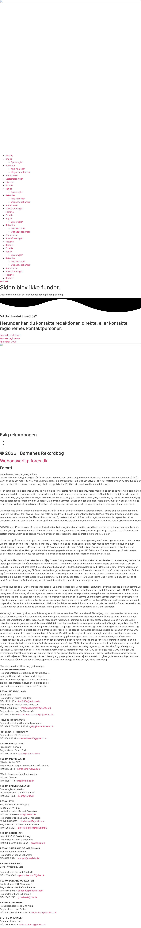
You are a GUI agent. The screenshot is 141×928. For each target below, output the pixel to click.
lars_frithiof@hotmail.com (44, 912)
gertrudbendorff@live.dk (31, 875)
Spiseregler (17, 162)
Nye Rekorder (18, 228)
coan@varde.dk (26, 795)
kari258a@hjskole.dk (29, 701)
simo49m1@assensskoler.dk (32, 827)
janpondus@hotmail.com (30, 890)
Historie (10, 182)
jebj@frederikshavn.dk (42, 726)
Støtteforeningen (14, 178)
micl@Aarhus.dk (25, 780)
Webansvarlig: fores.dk (24, 460)
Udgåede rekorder (20, 172)
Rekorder (10, 165)
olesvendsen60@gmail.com (33, 738)
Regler (9, 159)
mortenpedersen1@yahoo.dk (36, 707)
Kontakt (9, 245)
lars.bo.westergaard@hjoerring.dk (35, 714)
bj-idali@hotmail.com (29, 753)
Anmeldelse (11, 175)
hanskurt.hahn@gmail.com (32, 924)
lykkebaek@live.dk (27, 897)
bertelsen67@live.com (28, 768)
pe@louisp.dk (38, 843)
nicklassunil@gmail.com (32, 821)
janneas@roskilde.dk (28, 858)
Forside (9, 155)
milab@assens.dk (27, 814)
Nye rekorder (18, 168)
